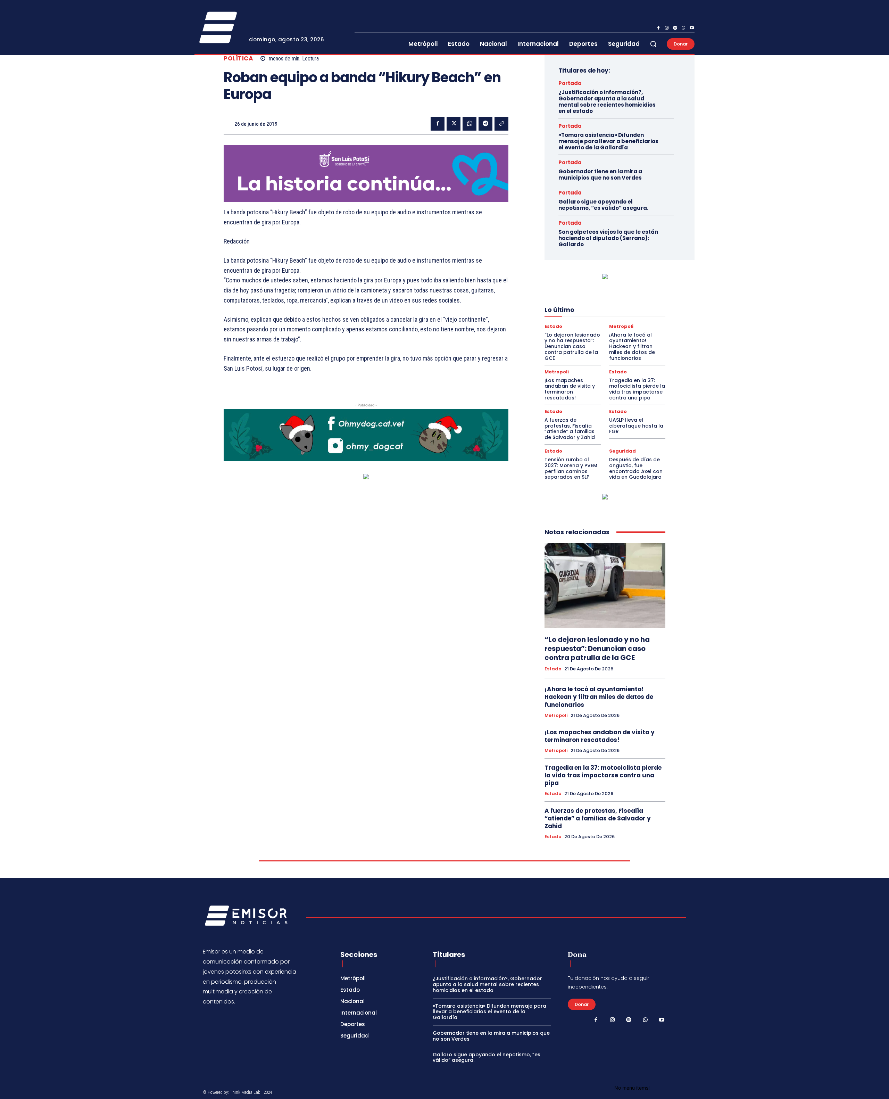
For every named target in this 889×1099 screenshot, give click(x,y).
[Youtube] (692, 28)
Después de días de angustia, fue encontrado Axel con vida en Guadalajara (636, 468)
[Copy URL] (501, 124)
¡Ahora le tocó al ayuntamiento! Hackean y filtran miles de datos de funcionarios (632, 346)
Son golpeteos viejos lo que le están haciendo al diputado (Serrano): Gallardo (608, 238)
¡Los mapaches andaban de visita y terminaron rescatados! (570, 389)
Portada (570, 83)
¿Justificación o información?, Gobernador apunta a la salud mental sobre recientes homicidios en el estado (607, 102)
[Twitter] (453, 124)
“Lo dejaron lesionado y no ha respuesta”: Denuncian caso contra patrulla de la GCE (572, 346)
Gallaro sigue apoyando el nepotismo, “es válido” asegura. (603, 205)
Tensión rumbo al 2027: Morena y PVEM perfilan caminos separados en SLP (571, 468)
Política (238, 58)
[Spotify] (675, 28)
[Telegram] (485, 124)
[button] (653, 43)
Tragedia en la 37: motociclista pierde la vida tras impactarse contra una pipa (637, 389)
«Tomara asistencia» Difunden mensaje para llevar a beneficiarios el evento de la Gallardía (608, 141)
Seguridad (622, 451)
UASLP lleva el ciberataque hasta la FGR (636, 425)
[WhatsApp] (683, 28)
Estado (553, 326)
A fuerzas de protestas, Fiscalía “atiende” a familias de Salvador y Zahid (570, 428)
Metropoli (621, 326)
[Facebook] (658, 28)
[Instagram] (667, 28)
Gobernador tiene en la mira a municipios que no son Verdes (600, 174)
